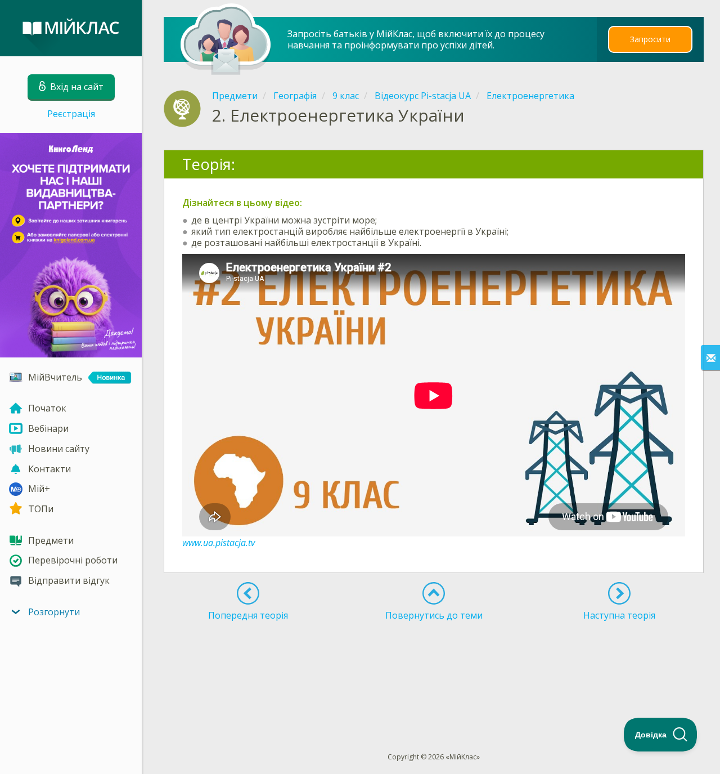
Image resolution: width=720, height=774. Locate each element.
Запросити (650, 39)
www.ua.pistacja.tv (218, 542)
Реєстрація (71, 113)
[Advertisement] (434, 666)
